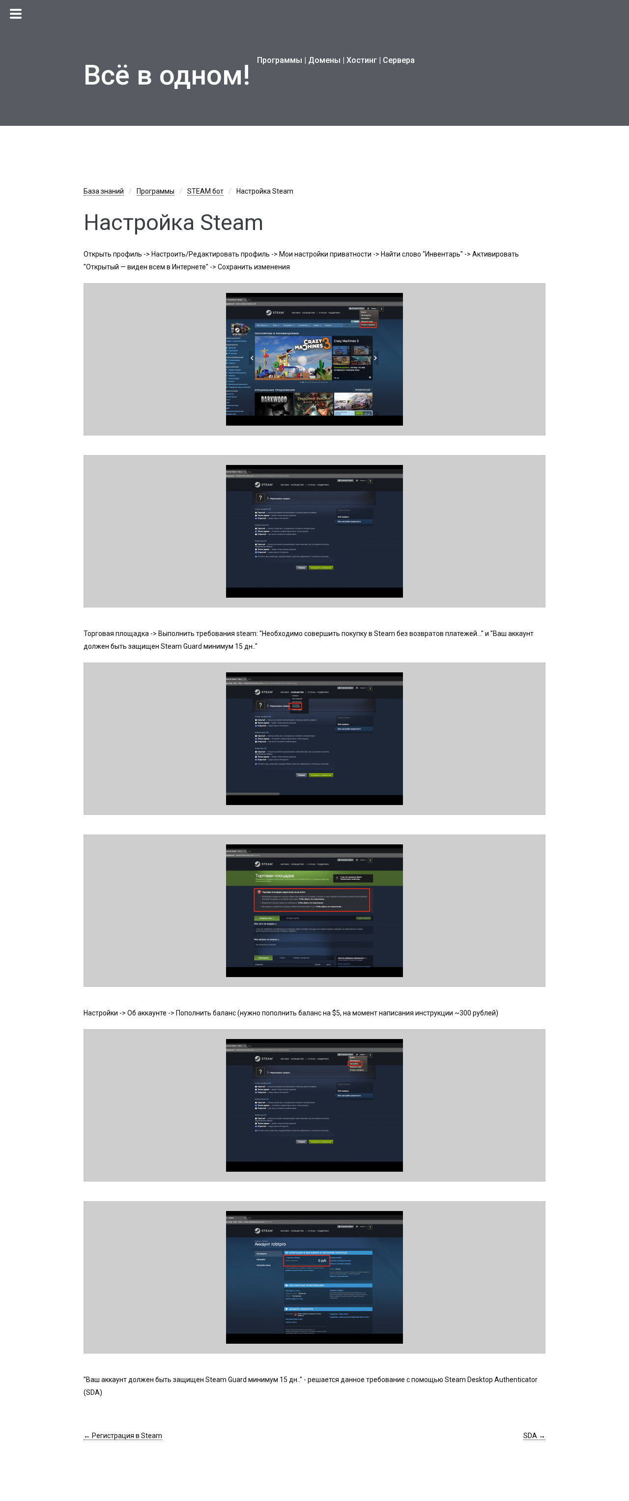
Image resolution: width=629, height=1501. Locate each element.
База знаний (104, 191)
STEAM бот (205, 191)
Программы (155, 191)
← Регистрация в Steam (123, 1436)
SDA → (534, 1436)
